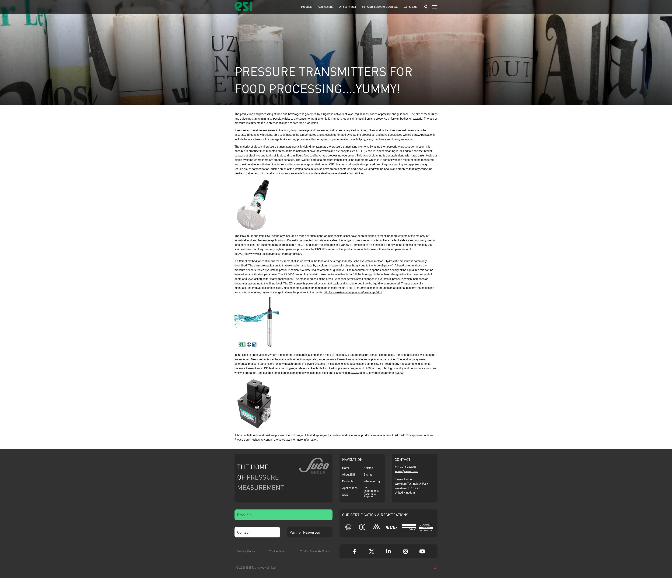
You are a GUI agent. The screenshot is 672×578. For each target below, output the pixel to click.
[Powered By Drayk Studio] (435, 567)
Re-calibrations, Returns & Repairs (371, 492)
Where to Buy (372, 481)
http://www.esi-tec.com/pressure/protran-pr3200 (374, 372)
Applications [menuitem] (325, 6)
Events (368, 474)
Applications (350, 488)
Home (346, 467)
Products (347, 481)
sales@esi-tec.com (406, 471)
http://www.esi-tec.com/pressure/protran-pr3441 (353, 292)
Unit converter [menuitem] (347, 6)
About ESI (348, 474)
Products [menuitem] (306, 6)
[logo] (243, 9)
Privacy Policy (246, 551)
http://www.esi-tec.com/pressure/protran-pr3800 (273, 253)
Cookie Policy (277, 551)
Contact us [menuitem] (410, 6)
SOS (345, 494)
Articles (368, 467)
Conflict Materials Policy (315, 551)
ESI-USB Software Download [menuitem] (380, 6)
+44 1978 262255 (405, 466)
